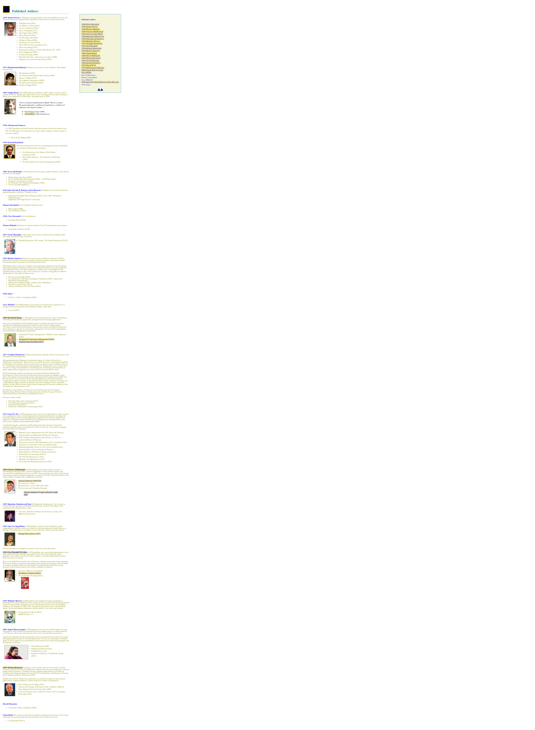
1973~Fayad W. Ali (89, 65)
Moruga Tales (29, 534)
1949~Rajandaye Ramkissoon (93, 36)
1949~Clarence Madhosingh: (14, 470)
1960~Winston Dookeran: (13, 668)
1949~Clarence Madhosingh (92, 31)
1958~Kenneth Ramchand (91, 48)
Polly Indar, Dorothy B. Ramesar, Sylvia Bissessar (100, 82)
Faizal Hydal (86, 72)
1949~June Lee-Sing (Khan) (92, 34)
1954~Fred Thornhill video (15, 552)
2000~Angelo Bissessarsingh (92, 70)
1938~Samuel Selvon (90, 26)
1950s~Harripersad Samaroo (93, 39)
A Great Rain (30, 114)
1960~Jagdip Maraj (89, 53)
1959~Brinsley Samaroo (91, 51)
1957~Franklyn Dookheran (92, 43)
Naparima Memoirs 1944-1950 (29, 481)
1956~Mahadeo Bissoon (91, 41)
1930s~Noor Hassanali (90, 24)
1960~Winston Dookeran (91, 58)
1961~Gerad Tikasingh (90, 60)
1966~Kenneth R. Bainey (12, 318)
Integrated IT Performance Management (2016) (36, 339)
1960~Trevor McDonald (91, 55)
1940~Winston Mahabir (91, 29)
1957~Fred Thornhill (90, 46)
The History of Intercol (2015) (29, 573)
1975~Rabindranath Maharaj (93, 68)
